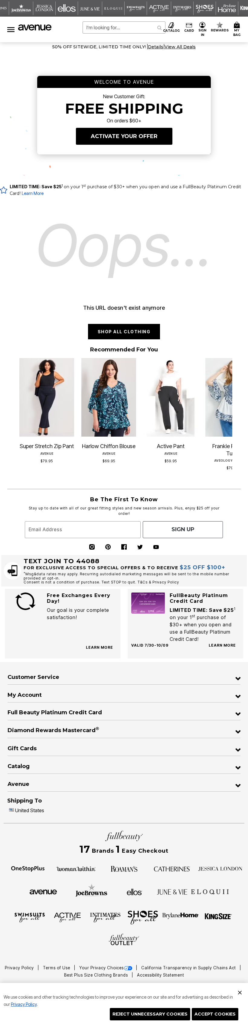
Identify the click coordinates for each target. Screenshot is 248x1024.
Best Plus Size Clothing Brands (96, 975)
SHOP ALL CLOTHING (124, 331)
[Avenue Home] (35, 27)
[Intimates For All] (105, 917)
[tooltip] (21, 8)
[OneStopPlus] (27, 868)
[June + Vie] (172, 891)
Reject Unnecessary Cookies (150, 1014)
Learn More (33, 193)
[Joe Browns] (91, 891)
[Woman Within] (76, 868)
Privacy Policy (24, 1004)
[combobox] (124, 27)
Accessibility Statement (160, 975)
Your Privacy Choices (101, 967)
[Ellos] (134, 891)
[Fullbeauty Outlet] (124, 940)
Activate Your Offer (124, 136)
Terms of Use (57, 967)
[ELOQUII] (210, 891)
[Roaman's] (124, 868)
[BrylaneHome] (181, 917)
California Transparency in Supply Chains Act (189, 967)
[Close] (239, 991)
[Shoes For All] (143, 917)
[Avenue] (43, 891)
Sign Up (182, 529)
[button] (202, 29)
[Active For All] (67, 917)
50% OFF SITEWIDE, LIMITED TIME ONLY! (99, 47)
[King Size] (218, 917)
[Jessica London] (220, 868)
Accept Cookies (215, 1014)
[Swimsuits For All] (30, 917)
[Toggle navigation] (11, 29)
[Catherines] (172, 868)
